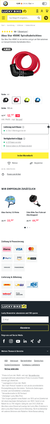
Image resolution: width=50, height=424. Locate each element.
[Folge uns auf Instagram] (10, 341)
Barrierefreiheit (26, 361)
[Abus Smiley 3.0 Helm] (12, 200)
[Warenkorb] (47, 10)
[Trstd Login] (46, 3)
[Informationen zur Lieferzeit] (23, 127)
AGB (6, 361)
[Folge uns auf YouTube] (18, 341)
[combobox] (24, 17)
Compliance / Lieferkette (31, 365)
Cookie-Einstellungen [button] (12, 365)
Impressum (14, 361)
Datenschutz (38, 361)
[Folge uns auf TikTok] (39, 341)
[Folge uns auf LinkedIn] (25, 341)
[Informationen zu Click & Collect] (24, 139)
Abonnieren (25, 328)
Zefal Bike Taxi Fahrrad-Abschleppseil (36, 213)
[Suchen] (38, 17)
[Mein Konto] (41, 10)
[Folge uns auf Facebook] (3, 341)
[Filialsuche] (37, 10)
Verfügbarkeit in (13, 138)
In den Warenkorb (25, 155)
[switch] (44, 3)
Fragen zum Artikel (14, 174)
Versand (19, 119)
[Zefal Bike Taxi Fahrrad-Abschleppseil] (38, 200)
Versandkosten (34, 375)
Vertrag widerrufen (11, 369)
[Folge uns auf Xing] (32, 341)
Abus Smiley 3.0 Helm (10, 212)
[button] (3, 18)
